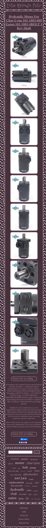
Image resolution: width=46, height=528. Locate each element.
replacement (16, 482)
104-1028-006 (17, 486)
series (20, 478)
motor (19, 463)
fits (27, 498)
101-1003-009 (15, 475)
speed (35, 494)
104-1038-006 (33, 459)
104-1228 (27, 486)
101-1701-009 (35, 499)
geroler (30, 471)
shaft (14, 493)
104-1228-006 (13, 471)
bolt (25, 467)
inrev (19, 468)
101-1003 (29, 483)
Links (24, 511)
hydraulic (17, 489)
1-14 (14, 468)
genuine (24, 459)
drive (10, 463)
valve (29, 490)
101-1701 (23, 471)
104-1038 (35, 490)
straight (31, 479)
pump (33, 467)
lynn (21, 498)
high (29, 494)
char (37, 482)
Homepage (24, 508)
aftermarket (30, 474)
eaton (12, 498)
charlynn (15, 458)
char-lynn (33, 463)
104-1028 (22, 494)
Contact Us (24, 515)
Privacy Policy (24, 519)
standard (34, 486)
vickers (37, 471)
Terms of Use (24, 523)
